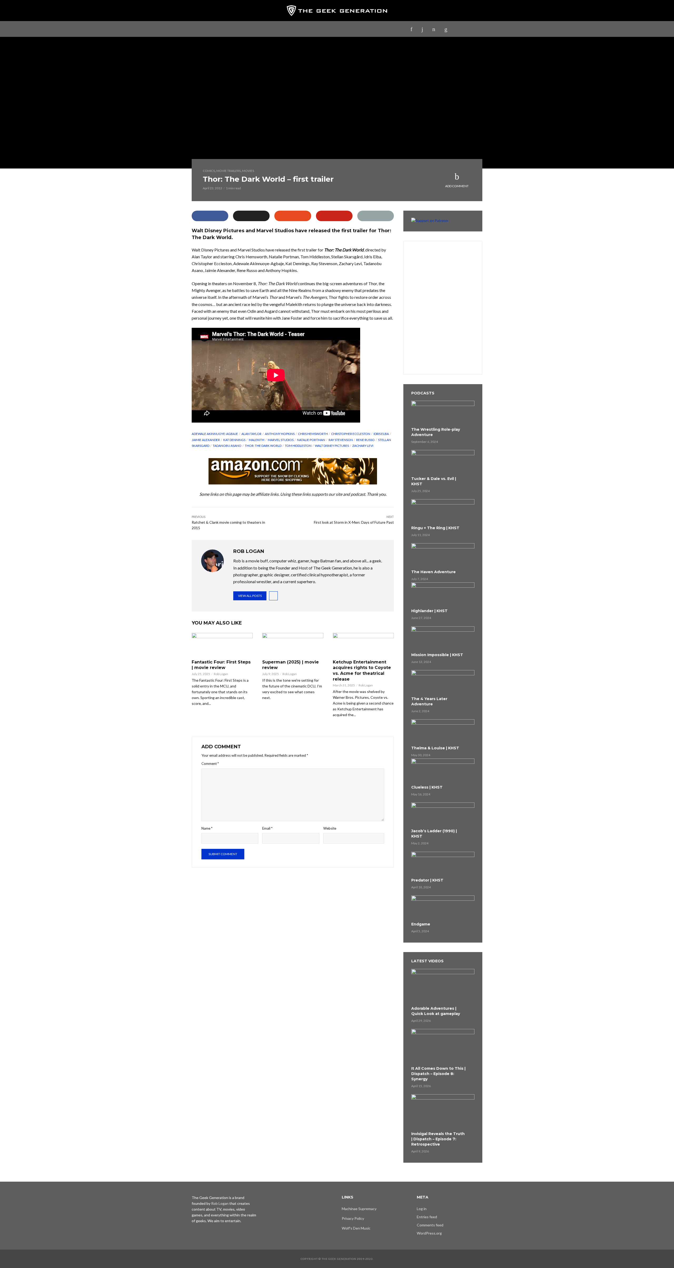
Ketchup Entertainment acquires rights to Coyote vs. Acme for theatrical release (362, 671)
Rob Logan (221, 674)
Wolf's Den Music (356, 1228)
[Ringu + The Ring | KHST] (442, 511)
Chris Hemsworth (313, 434)
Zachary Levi (362, 446)
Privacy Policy (353, 1218)
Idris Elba (381, 434)
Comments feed (430, 1225)
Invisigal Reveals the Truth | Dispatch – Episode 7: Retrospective (438, 1139)
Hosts (395, 29)
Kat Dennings (234, 440)
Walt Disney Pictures (332, 446)
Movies (262, 29)
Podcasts (236, 29)
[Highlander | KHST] (442, 594)
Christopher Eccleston (350, 434)
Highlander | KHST (429, 610)
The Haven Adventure (433, 571)
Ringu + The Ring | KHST (435, 528)
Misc (351, 29)
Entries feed (427, 1217)
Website (329, 828)
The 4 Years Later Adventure (429, 701)
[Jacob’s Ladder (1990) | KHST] (442, 815)
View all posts (250, 596)
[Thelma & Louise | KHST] (442, 731)
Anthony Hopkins (280, 434)
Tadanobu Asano (227, 446)
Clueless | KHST (427, 787)
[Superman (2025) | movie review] (292, 645)
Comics (209, 171)
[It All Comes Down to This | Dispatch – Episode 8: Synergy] (442, 1046)
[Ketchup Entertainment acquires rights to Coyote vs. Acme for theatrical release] (363, 645)
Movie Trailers (228, 171)
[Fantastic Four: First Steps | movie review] (222, 645)
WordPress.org (429, 1233)
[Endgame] (442, 907)
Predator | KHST (427, 880)
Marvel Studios (281, 440)
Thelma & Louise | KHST (435, 748)
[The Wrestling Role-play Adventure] (442, 413)
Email (267, 828)
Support (372, 29)
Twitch (331, 29)
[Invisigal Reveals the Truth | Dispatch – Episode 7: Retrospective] (442, 1112)
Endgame (420, 924)
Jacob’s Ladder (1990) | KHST (434, 834)
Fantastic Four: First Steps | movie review (221, 665)
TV (279, 29)
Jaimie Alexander (206, 440)
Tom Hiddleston (298, 446)
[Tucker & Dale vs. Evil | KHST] (442, 462)
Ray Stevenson (341, 440)
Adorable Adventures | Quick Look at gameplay (435, 1011)
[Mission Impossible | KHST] (442, 638)
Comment (210, 763)
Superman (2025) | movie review (290, 665)
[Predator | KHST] (442, 864)
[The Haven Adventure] (442, 555)
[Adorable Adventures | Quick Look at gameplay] (442, 986)
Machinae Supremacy (359, 1208)
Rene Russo (365, 440)
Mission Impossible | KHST (437, 654)
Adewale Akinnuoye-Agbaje (215, 434)
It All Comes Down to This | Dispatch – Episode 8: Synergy (438, 1073)
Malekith (256, 440)
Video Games (302, 29)
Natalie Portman (311, 440)
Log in (422, 1208)
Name (206, 828)
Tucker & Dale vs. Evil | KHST (433, 481)
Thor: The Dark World (263, 446)
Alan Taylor (251, 434)
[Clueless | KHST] (442, 771)
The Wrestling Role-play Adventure (435, 432)
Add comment (457, 186)
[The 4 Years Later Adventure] (442, 682)
